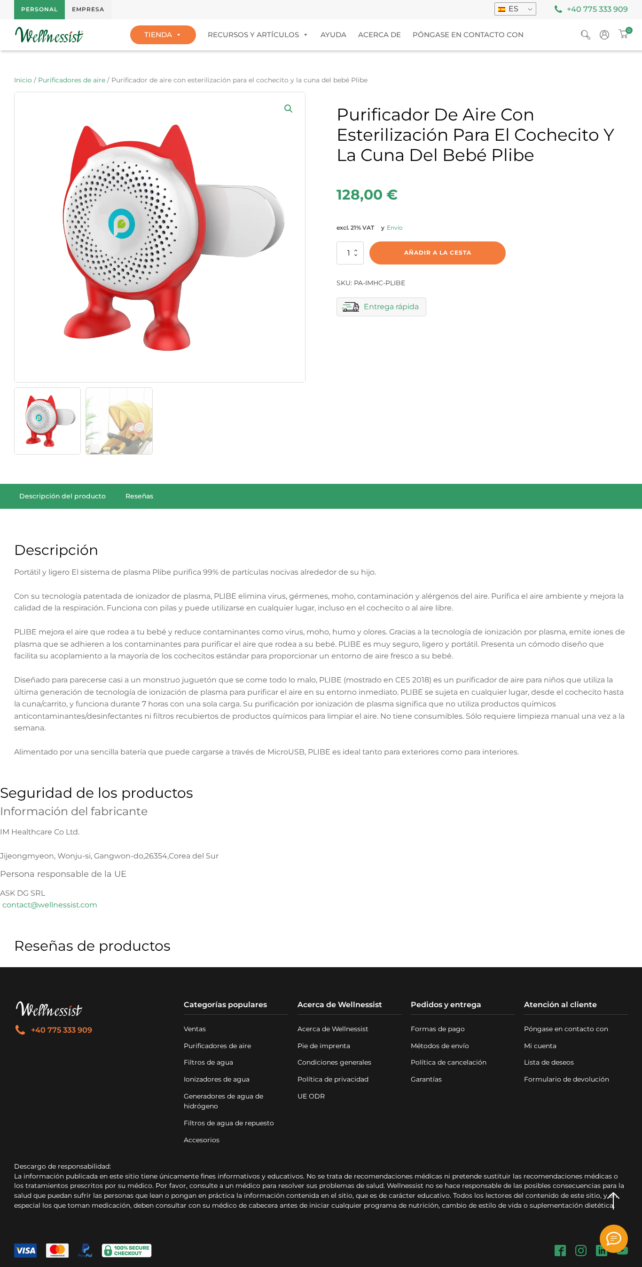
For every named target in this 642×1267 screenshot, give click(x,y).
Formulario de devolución (566, 1079)
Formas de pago (438, 1029)
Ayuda (333, 34)
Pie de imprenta (324, 1046)
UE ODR (311, 1096)
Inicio (23, 80)
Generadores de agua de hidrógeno (223, 1101)
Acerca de (379, 34)
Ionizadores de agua (217, 1079)
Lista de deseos (549, 1062)
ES (512, 8)
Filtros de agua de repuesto (229, 1123)
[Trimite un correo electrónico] (614, 1239)
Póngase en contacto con (468, 34)
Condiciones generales (334, 1062)
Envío (395, 227)
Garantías (426, 1079)
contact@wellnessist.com (49, 904)
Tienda (158, 34)
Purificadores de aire (71, 80)
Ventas (195, 1029)
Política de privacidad (333, 1079)
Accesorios (201, 1140)
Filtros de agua (208, 1062)
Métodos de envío (440, 1046)
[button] (288, 108)
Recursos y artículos (253, 34)
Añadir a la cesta (437, 252)
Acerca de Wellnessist (333, 1029)
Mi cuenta (540, 1046)
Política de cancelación (448, 1062)
